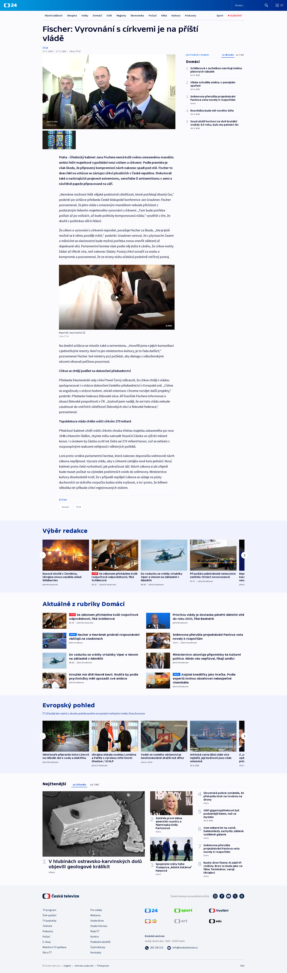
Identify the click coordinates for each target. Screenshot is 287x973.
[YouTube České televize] (228, 896)
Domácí (97, 15)
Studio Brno (97, 920)
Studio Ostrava (98, 926)
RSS (242, 965)
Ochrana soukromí (84, 965)
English (67, 965)
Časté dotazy (97, 947)
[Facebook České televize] (222, 896)
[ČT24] (10, 5)
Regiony (121, 15)
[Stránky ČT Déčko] (151, 920)
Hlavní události (53, 15)
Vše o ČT (47, 952)
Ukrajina (72, 15)
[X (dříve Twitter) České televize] (235, 896)
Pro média (96, 910)
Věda (164, 15)
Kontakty (95, 952)
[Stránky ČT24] (151, 910)
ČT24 (45, 47)
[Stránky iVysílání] (219, 910)
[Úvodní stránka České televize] (61, 896)
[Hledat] (266, 5)
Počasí (152, 15)
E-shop (47, 941)
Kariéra (94, 936)
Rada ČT (95, 931)
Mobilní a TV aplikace (54, 947)
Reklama (95, 915)
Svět (109, 15)
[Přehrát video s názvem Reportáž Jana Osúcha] (117, 297)
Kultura (176, 15)
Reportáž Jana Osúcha (70, 332)
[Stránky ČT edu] (215, 920)
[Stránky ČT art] (180, 920)
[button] (117, 297)
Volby (85, 15)
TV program (49, 910)
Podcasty (190, 15)
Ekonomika (137, 15)
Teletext (47, 926)
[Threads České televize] (241, 896)
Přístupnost (103, 965)
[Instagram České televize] (215, 896)
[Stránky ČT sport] (183, 910)
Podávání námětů (100, 941)
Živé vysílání (49, 915)
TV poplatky (49, 920)
